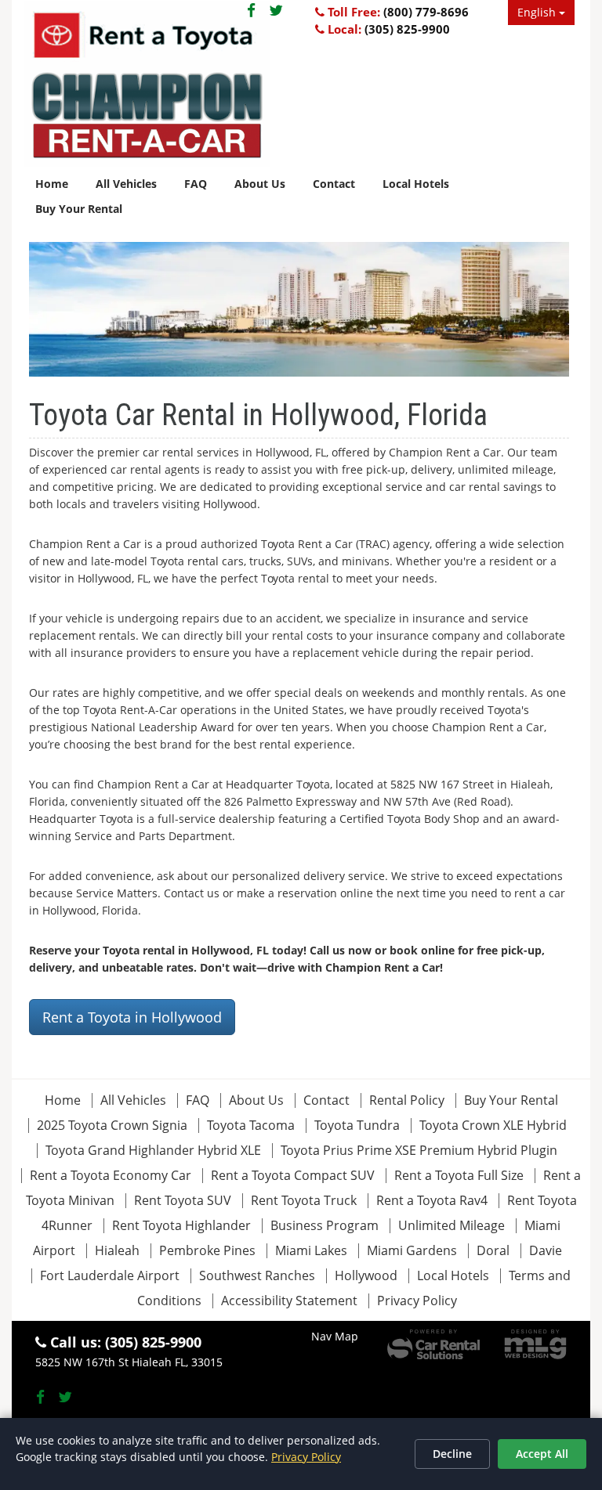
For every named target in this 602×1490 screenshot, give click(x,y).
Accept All (542, 1453)
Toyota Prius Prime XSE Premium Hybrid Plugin (419, 1150)
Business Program (324, 1225)
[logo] (147, 84)
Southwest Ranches (257, 1275)
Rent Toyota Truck (304, 1200)
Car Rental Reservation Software (433, 1344)
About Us (259, 183)
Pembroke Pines (207, 1250)
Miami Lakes (311, 1250)
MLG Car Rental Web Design (535, 1344)
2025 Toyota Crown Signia (112, 1125)
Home (51, 183)
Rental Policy (408, 1100)
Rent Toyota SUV (182, 1200)
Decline (452, 1453)
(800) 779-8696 (426, 12)
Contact (334, 183)
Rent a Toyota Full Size (459, 1175)
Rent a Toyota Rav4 (432, 1200)
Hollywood (366, 1275)
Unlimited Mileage (451, 1225)
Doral (493, 1250)
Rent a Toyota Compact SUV (293, 1175)
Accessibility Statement (289, 1300)
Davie (545, 1250)
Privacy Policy (417, 1300)
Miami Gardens (412, 1250)
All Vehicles (126, 183)
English (538, 12)
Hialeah (117, 1250)
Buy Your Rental (78, 208)
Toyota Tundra (357, 1125)
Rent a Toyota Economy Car (110, 1175)
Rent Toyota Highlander (181, 1225)
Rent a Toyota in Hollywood (132, 1017)
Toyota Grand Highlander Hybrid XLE (153, 1150)
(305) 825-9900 (407, 29)
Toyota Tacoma (251, 1125)
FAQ (195, 183)
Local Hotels (416, 183)
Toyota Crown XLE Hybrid (493, 1125)
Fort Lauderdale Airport (110, 1275)
